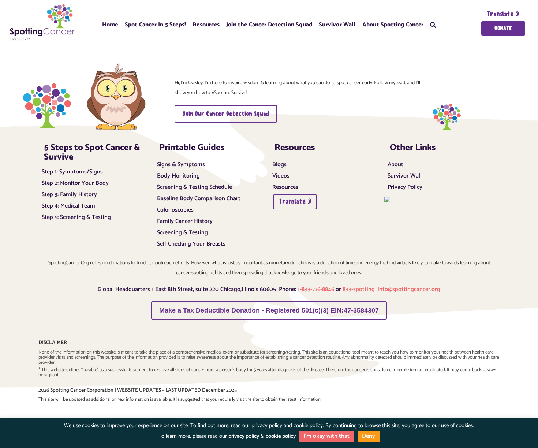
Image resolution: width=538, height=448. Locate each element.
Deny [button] (368, 436)
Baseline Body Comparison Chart (198, 198)
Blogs (279, 164)
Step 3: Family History (69, 194)
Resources (285, 186)
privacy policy (243, 436)
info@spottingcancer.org (409, 289)
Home (110, 24)
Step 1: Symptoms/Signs (72, 171)
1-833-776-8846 (315, 289)
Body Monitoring (178, 175)
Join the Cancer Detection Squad (269, 24)
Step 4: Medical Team (68, 205)
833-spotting (359, 289)
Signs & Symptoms (181, 164)
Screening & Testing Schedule (194, 186)
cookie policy (281, 436)
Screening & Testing (182, 232)
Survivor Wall (337, 24)
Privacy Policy (405, 186)
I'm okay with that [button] (326, 436)
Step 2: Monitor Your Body (75, 182)
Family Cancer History (185, 220)
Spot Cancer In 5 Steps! (155, 24)
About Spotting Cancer (392, 24)
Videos (280, 175)
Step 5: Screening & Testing (76, 216)
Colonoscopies (175, 209)
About (395, 164)
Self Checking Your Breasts (191, 243)
